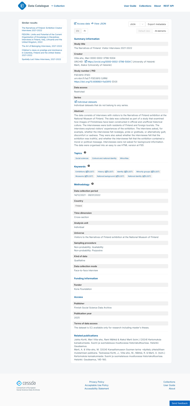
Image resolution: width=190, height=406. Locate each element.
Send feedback (180, 403)
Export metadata (157, 24)
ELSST (90, 172)
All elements (160, 31)
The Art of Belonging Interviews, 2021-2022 (42, 46)
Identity (120, 172)
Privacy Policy (96, 381)
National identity (135, 176)
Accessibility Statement (97, 388)
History (101, 172)
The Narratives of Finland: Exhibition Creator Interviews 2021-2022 (42, 29)
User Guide (130, 5)
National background (106, 176)
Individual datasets (87, 101)
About (157, 5)
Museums (80, 176)
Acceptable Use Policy (96, 385)
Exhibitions (80, 172)
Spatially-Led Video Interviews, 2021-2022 (41, 59)
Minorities (124, 158)
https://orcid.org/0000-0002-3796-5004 (109, 61)
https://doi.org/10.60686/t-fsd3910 (92, 81)
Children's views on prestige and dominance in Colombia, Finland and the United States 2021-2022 (42, 52)
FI (85, 31)
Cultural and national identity (104, 158)
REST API (169, 5)
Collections (145, 5)
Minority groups (143, 172)
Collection (59, 5)
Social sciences (82, 158)
